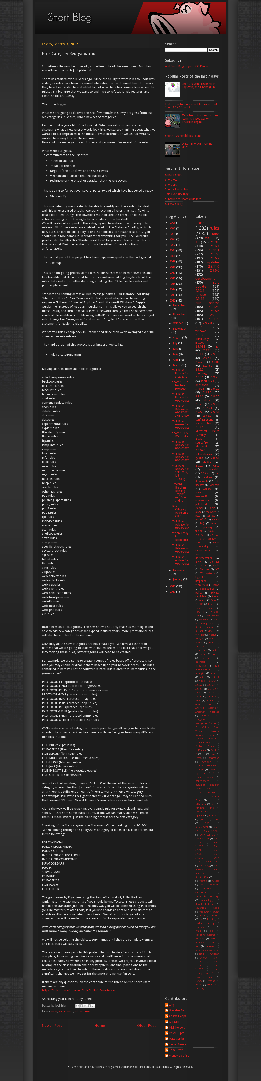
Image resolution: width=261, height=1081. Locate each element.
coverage (214, 896)
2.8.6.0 (202, 681)
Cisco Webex (202, 727)
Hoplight (200, 769)
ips (200, 919)
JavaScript (200, 785)
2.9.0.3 (199, 492)
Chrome (204, 569)
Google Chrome (204, 608)
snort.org (201, 373)
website (207, 488)
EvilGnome (200, 750)
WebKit (212, 635)
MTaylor (174, 1021)
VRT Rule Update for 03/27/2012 (180, 397)
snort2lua (211, 973)
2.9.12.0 (213, 307)
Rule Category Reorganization (180, 511)
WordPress (201, 585)
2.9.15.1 (207, 408)
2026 (173, 222)
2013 (173, 294)
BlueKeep (214, 711)
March (177, 365)
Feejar (213, 754)
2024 (173, 233)
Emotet (212, 604)
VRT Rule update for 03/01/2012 (180, 560)
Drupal (211, 746)
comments (200, 896)
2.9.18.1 (199, 689)
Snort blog (204, 865)
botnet (212, 638)
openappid (202, 385)
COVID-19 (204, 715)
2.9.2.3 (200, 327)
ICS (217, 569)
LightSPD (200, 577)
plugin (212, 942)
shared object (204, 423)
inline (202, 915)
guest (216, 911)
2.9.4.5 (199, 427)
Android (199, 708)
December (179, 305)
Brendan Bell (177, 1010)
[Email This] (77, 1006)
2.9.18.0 (203, 565)
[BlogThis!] (81, 1006)
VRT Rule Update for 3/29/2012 (180, 373)
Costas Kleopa (177, 1016)
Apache (212, 708)
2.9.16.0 (200, 450)
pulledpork (201, 504)
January (178, 579)
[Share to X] (85, 1006)
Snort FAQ (171, 179)
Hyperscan (200, 773)
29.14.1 (199, 696)
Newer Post (52, 1025)
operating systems (205, 934)
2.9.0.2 (211, 531)
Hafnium (211, 765)
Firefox (198, 758)
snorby (203, 957)
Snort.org (171, 184)
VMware (212, 631)
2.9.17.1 (211, 685)
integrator (214, 915)
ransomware (202, 550)
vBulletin (211, 984)
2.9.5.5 (215, 396)
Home (99, 1025)
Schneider (204, 619)
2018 (173, 267)
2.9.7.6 (214, 254)
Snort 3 (200, 388)
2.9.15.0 (207, 365)
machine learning (205, 923)
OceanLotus (201, 811)
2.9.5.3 (199, 411)
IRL (213, 773)
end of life (201, 519)
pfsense (199, 942)
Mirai (212, 808)
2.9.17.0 (214, 534)
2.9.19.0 (212, 689)
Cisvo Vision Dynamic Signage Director (207, 731)
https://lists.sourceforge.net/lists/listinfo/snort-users (79, 990)
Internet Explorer (205, 777)
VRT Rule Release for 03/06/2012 (180, 548)
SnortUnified (202, 877)
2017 (173, 272)
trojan (215, 596)
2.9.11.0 (213, 266)
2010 (173, 591)
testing (211, 981)
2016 (173, 278)
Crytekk (199, 738)
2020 (173, 256)
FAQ (202, 523)
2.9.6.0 (215, 354)
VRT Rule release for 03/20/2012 (180, 424)
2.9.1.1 (199, 438)
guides (199, 457)
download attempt (205, 904)
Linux (212, 800)
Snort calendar (204, 627)
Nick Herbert (177, 1027)
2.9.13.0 (213, 319)
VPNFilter (200, 635)
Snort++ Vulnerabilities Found (183, 135)
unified (202, 677)
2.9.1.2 (214, 315)
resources (200, 666)
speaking (207, 527)
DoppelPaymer (202, 742)
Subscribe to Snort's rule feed (183, 199)
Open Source (212, 615)
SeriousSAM (201, 827)
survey (198, 981)
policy (198, 592)
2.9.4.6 (200, 299)
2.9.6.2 (214, 258)
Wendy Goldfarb (179, 1055)
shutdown (213, 954)
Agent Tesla (203, 704)
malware (211, 511)
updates (213, 262)
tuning (198, 531)
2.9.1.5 (215, 519)
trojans (199, 984)
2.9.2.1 (199, 361)
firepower (204, 911)
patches (207, 658)
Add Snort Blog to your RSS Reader (187, 66)
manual (215, 523)
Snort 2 (200, 542)
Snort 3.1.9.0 (212, 861)
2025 (173, 228)
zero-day (199, 988)
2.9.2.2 (215, 388)
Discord (212, 738)
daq (217, 473)
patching (199, 938)
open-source (207, 588)
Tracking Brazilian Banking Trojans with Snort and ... (180, 492)
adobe (207, 461)
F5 (196, 754)
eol (217, 346)
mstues (199, 342)
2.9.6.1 (207, 358)
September (179, 328)
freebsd (199, 642)
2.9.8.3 (214, 246)
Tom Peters (176, 1050)
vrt (76, 1011)
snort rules (207, 381)
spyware (199, 977)
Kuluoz (199, 796)
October (178, 323)
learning (211, 919)
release (200, 295)
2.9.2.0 (215, 404)
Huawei (212, 769)
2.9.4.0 (199, 354)
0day (213, 600)
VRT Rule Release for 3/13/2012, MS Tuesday (180, 472)
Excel (213, 750)
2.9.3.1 (200, 291)
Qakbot (203, 819)
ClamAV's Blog (174, 203)
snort (70, 1011)
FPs (204, 754)
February (178, 570)
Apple (216, 565)
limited (215, 650)
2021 (173, 250)
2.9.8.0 (199, 335)
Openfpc (199, 815)
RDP (207, 823)
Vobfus (203, 881)
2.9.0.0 (199, 465)
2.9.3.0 (207, 350)
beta (197, 515)
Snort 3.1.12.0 (207, 835)
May (176, 354)
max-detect (200, 927)
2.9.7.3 (199, 404)
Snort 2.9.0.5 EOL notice (180, 434)
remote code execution (207, 950)
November (179, 314)
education (200, 908)
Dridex (198, 746)
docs (207, 400)
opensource (202, 500)
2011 (173, 586)
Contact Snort (173, 174)
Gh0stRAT (207, 762)
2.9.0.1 (199, 561)
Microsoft (201, 446)
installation (201, 650)
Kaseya (211, 792)
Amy (172, 1005)
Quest (216, 819)
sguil (201, 954)
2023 (173, 239)
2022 (173, 244)
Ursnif (216, 877)
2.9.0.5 (199, 377)
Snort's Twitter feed (177, 189)
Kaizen (198, 792)
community (202, 338)
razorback (200, 662)
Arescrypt (200, 711)
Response (200, 581)
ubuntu (215, 673)
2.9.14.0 (199, 534)
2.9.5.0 (207, 415)
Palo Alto (214, 815)
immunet (200, 646)
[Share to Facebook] (89, 1006)
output (215, 654)
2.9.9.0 (214, 242)
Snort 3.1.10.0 (211, 831)
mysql (198, 931)
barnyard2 (201, 496)
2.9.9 (197, 692)
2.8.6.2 (212, 681)
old (211, 931)
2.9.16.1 (214, 561)
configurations (204, 419)
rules (54, 1011)
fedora (216, 908)
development (205, 278)
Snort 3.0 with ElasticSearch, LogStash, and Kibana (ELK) (199, 85)
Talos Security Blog (177, 194)
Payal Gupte (176, 1033)
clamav (199, 508)
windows (84, 1011)
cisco (216, 465)
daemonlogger (207, 900)
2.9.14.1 (200, 346)
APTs (197, 700)
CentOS (199, 604)
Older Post (146, 1025)
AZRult (210, 700)
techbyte (199, 673)
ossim (203, 654)
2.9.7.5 (215, 377)
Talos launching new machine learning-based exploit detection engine (200, 119)
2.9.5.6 (214, 270)
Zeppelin (214, 884)
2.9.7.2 (207, 392)
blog (212, 508)
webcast (214, 485)
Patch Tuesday (207, 538)
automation (201, 892)
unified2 (215, 677)
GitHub (199, 765)
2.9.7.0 (207, 323)
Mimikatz (200, 808)
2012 (173, 300)
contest (210, 515)
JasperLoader (202, 781)
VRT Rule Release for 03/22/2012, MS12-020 (180, 411)
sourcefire (201, 442)
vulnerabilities (203, 454)
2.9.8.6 (214, 311)
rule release (207, 303)
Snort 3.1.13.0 (202, 838)
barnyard (199, 638)
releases (210, 946)
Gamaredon (213, 758)
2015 (173, 283)
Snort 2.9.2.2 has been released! (180, 385)
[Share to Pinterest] (93, 1006)
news (216, 585)
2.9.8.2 (199, 369)
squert (212, 977)
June (176, 348)
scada (62, 1011)
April (176, 359)
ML (213, 804)
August (177, 337)
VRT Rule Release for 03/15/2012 (180, 457)
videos (202, 600)
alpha (198, 511)
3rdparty (211, 696)
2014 (173, 289)
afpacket (207, 888)
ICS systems (207, 573)
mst (213, 927)
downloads (201, 481)
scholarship (212, 469)
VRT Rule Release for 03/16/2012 (180, 445)
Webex (215, 881)
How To (199, 612)
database (207, 477)
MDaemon (200, 804)
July (175, 343)
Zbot (201, 884)
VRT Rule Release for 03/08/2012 (180, 524)
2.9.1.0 (199, 396)
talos (215, 234)
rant (197, 946)
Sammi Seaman (178, 1044)
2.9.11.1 (213, 250)
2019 (173, 261)
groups (212, 642)
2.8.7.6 (198, 685)
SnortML (199, 631)
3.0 (197, 242)
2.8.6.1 (215, 457)
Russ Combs (176, 1038)
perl (213, 938)
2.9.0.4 (205, 473)
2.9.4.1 (215, 411)
